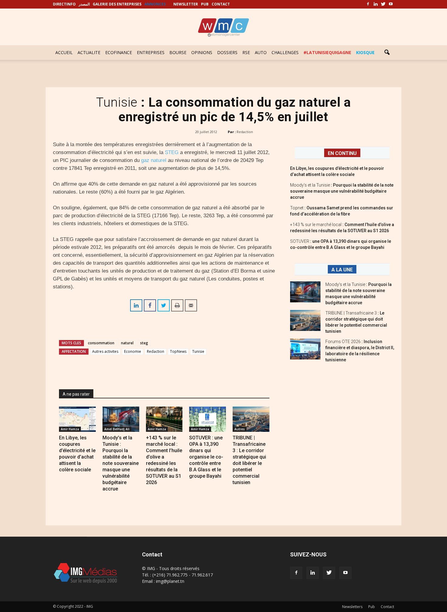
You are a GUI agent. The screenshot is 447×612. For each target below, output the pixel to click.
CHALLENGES (285, 52)
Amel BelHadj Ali (117, 429)
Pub (371, 606)
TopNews (178, 351)
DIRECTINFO (64, 4)
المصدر (84, 4)
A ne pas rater (76, 394)
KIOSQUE (365, 52)
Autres (239, 429)
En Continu (342, 153)
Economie (132, 351)
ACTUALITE (89, 52)
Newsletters (352, 606)
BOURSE (177, 52)
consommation (101, 343)
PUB (205, 4)
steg (144, 343)
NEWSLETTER (185, 4)
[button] (386, 52)
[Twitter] (383, 4)
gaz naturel (153, 160)
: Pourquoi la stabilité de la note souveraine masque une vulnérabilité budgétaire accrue (341, 191)
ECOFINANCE (118, 52)
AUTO (261, 52)
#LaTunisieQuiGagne (327, 52)
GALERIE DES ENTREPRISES (117, 4)
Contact (387, 606)
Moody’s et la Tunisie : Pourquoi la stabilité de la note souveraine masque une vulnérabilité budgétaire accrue (120, 463)
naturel (127, 343)
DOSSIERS (227, 52)
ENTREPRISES (151, 52)
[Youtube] (390, 4)
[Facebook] (368, 4)
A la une (342, 270)
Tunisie (198, 351)
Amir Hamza (70, 429)
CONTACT (221, 4)
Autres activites (105, 351)
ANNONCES (155, 4)
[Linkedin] (375, 4)
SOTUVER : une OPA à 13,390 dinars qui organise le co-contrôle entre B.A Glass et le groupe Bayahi (206, 457)
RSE (246, 52)
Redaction (245, 131)
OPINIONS (201, 52)
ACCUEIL (64, 52)
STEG (172, 152)
